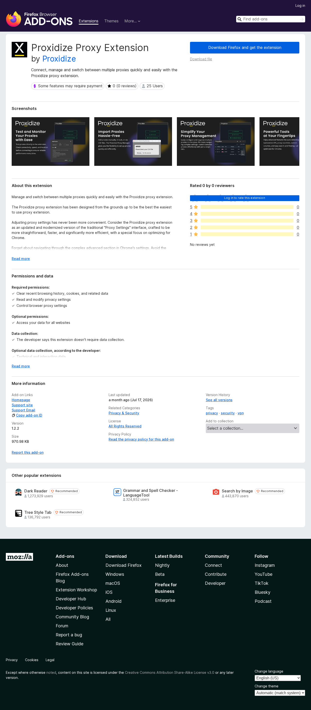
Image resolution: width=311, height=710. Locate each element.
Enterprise (165, 600)
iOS (108, 592)
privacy (212, 413)
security (228, 413)
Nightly (162, 565)
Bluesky (262, 592)
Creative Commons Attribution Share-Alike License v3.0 (169, 672)
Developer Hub (71, 598)
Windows (114, 574)
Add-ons (65, 556)
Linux (110, 610)
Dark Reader (35, 491)
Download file (201, 59)
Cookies (31, 660)
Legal (50, 660)
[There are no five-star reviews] (247, 207)
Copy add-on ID (29, 415)
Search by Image (237, 491)
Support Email (23, 410)
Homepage (21, 400)
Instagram (265, 565)
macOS (112, 583)
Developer (215, 583)
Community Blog (72, 616)
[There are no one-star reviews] (247, 234)
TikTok (261, 583)
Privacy (12, 660)
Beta (159, 574)
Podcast (263, 601)
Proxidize (59, 58)
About (62, 565)
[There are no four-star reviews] (247, 214)
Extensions (88, 20)
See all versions (219, 400)
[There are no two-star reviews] (247, 227)
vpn (241, 413)
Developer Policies (74, 607)
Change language (269, 671)
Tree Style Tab (38, 512)
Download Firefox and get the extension (244, 47)
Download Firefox (123, 565)
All (108, 619)
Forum (62, 625)
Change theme (266, 686)
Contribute (215, 574)
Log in (300, 5)
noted (51, 672)
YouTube (263, 574)
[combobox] (270, 19)
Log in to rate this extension (244, 198)
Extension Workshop (76, 589)
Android (113, 601)
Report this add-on (27, 452)
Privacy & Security (124, 413)
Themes (111, 20)
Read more (21, 259)
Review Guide (69, 643)
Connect (213, 565)
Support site (22, 405)
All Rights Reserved (125, 426)
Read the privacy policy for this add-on (141, 439)
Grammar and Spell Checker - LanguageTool (150, 492)
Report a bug (69, 634)
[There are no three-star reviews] (247, 220)
